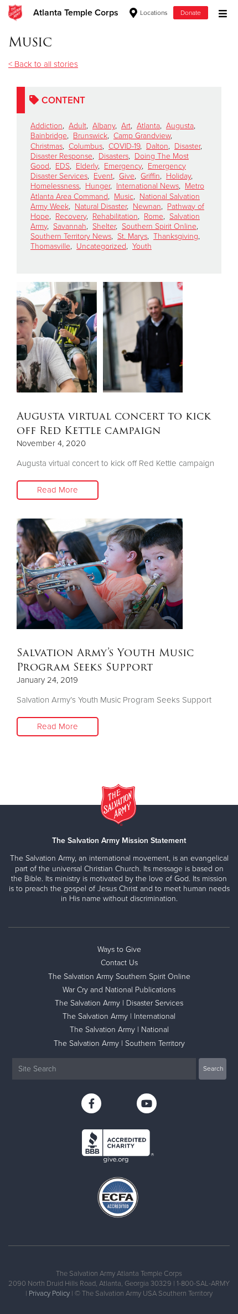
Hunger (97, 186)
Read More (57, 490)
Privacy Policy (49, 1293)
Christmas (46, 146)
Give (126, 176)
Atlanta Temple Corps (75, 12)
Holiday (178, 176)
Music (123, 196)
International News (147, 186)
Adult (77, 125)
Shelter (104, 226)
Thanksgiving (175, 236)
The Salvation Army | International (119, 1016)
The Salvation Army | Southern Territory (119, 1043)
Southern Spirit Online (159, 226)
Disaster (187, 146)
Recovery (70, 216)
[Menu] (220, 12)
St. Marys (132, 236)
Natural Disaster (101, 206)
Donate (190, 13)
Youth (142, 246)
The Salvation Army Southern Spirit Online (119, 976)
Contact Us (119, 962)
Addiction (46, 125)
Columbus (85, 146)
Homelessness (54, 186)
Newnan (147, 206)
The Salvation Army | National (119, 1029)
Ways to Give (119, 949)
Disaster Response (61, 156)
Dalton (157, 146)
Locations (153, 13)
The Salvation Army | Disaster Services (119, 1003)
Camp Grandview (141, 135)
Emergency (123, 166)
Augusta (180, 125)
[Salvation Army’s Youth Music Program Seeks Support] (100, 574)
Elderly (87, 166)
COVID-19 (124, 146)
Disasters (113, 156)
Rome (153, 216)
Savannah (69, 226)
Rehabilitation (115, 216)
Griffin (150, 176)
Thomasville (50, 246)
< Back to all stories (43, 64)
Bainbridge (48, 135)
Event (103, 176)
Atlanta (148, 125)
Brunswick (90, 135)
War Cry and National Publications (119, 989)
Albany (103, 125)
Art (126, 125)
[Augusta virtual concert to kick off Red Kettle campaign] (100, 337)
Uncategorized (101, 246)
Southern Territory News (70, 236)
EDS (62, 166)
